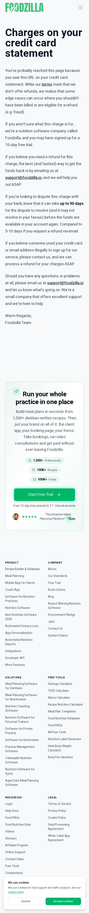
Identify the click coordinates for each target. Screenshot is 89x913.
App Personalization (18, 633)
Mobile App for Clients (20, 583)
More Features (15, 665)
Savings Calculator (60, 684)
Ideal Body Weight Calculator (60, 748)
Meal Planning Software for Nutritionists (21, 697)
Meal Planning (14, 576)
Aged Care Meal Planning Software (22, 783)
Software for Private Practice (19, 731)
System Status (58, 635)
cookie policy (16, 892)
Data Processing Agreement (59, 827)
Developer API (14, 658)
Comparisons (14, 873)
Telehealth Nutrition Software (18, 760)
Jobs (51, 622)
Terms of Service (59, 804)
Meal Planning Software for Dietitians (21, 686)
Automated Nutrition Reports (19, 642)
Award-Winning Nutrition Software (64, 606)
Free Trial (54, 583)
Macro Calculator (59, 698)
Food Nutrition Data (18, 825)
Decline (25, 901)
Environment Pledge (61, 615)
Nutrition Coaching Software (17, 708)
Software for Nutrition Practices (20, 599)
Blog (51, 597)
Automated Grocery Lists (21, 626)
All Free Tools (57, 732)
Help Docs (12, 811)
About (52, 569)
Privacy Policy (57, 811)
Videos (9, 831)
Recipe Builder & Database (22, 569)
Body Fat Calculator (60, 757)
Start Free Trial (40, 495)
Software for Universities (22, 740)
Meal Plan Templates (62, 711)
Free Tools (12, 866)
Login (9, 804)
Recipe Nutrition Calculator (65, 705)
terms (47, 84)
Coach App (12, 590)
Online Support (15, 852)
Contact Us (55, 629)
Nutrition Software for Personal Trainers (20, 720)
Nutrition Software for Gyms (20, 771)
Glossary (11, 838)
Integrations (13, 651)
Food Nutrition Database (64, 718)
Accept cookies (63, 901)
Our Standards (57, 576)
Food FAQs (55, 725)
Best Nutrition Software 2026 (21, 617)
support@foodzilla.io (23, 178)
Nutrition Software (17, 608)
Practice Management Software (20, 749)
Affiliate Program (16, 845)
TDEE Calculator (58, 691)
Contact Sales (14, 859)
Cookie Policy (57, 818)
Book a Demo (56, 590)
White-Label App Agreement (59, 838)
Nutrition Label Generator (64, 739)
